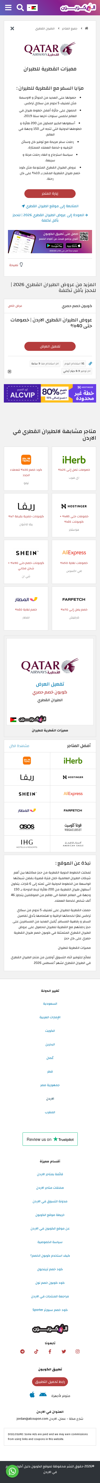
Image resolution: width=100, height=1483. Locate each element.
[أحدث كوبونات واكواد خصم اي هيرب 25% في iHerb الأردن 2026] (74, 459)
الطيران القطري (45, 28)
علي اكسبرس (74, 571)
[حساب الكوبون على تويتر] (63, 1352)
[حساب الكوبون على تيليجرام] (22, 1352)
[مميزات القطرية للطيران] (50, 681)
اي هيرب (74, 477)
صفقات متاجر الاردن (50, 1188)
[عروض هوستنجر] (50, 393)
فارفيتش (74, 617)
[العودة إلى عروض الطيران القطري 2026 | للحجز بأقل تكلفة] (12, 29)
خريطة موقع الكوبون (50, 1215)
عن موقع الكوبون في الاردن (50, 1228)
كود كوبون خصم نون (50, 1283)
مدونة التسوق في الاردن (50, 1201)
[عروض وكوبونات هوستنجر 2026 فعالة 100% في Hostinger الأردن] (74, 506)
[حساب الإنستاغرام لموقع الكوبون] (77, 1352)
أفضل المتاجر (79, 746)
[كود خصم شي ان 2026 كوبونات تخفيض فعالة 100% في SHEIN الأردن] (26, 553)
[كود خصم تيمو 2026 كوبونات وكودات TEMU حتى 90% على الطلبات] (26, 459)
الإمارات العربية (50, 1017)
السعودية (50, 1004)
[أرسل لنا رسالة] (12, 1471)
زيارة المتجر (50, 193)
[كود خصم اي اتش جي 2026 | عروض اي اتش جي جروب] (27, 843)
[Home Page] (78, 7)
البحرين (50, 1044)
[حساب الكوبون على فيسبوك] (50, 1352)
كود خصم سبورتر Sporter (50, 1310)
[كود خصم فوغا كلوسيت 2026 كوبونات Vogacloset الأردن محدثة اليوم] (73, 827)
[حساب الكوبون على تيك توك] (36, 1352)
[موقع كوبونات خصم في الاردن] (86, 28)
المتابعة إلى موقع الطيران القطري (51, 206)
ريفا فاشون (26, 524)
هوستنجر (74, 529)
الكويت (50, 1031)
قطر (50, 1071)
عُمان (50, 1058)
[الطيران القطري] (50, 49)
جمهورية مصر (50, 1085)
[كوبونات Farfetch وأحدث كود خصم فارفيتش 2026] (74, 599)
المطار (26, 617)
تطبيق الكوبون (50, 1369)
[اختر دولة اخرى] (32, 7)
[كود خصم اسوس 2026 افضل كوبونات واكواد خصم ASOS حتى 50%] (27, 827)
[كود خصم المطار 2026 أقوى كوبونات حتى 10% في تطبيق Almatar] (26, 599)
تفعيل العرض (50, 346)
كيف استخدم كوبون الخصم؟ (50, 1256)
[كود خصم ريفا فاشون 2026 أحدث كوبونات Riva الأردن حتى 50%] (26, 506)
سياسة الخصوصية (50, 1242)
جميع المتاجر (70, 28)
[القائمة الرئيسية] (8, 8)
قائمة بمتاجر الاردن (50, 1174)
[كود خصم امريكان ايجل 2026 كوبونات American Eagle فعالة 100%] (73, 843)
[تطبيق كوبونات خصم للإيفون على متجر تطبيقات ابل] (32, 1396)
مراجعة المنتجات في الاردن (50, 1296)
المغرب (50, 1112)
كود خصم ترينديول (50, 1269)
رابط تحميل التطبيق (50, 1381)
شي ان (26, 576)
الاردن (50, 1099)
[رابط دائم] (90, 364)
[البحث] (20, 8)
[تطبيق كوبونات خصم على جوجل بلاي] (43, 1396)
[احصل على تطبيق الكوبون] (50, 241)
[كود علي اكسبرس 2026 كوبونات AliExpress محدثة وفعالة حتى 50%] (74, 553)
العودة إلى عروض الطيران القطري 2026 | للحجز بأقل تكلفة (49, 218)
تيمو (26, 483)
